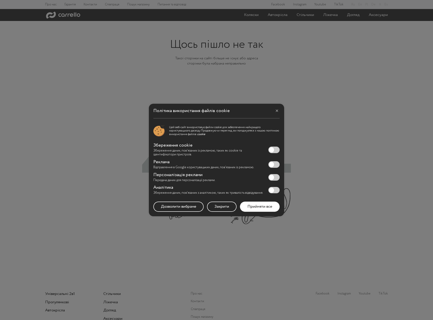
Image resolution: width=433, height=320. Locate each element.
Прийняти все (259, 207)
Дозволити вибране (178, 207)
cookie (201, 134)
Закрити (221, 207)
